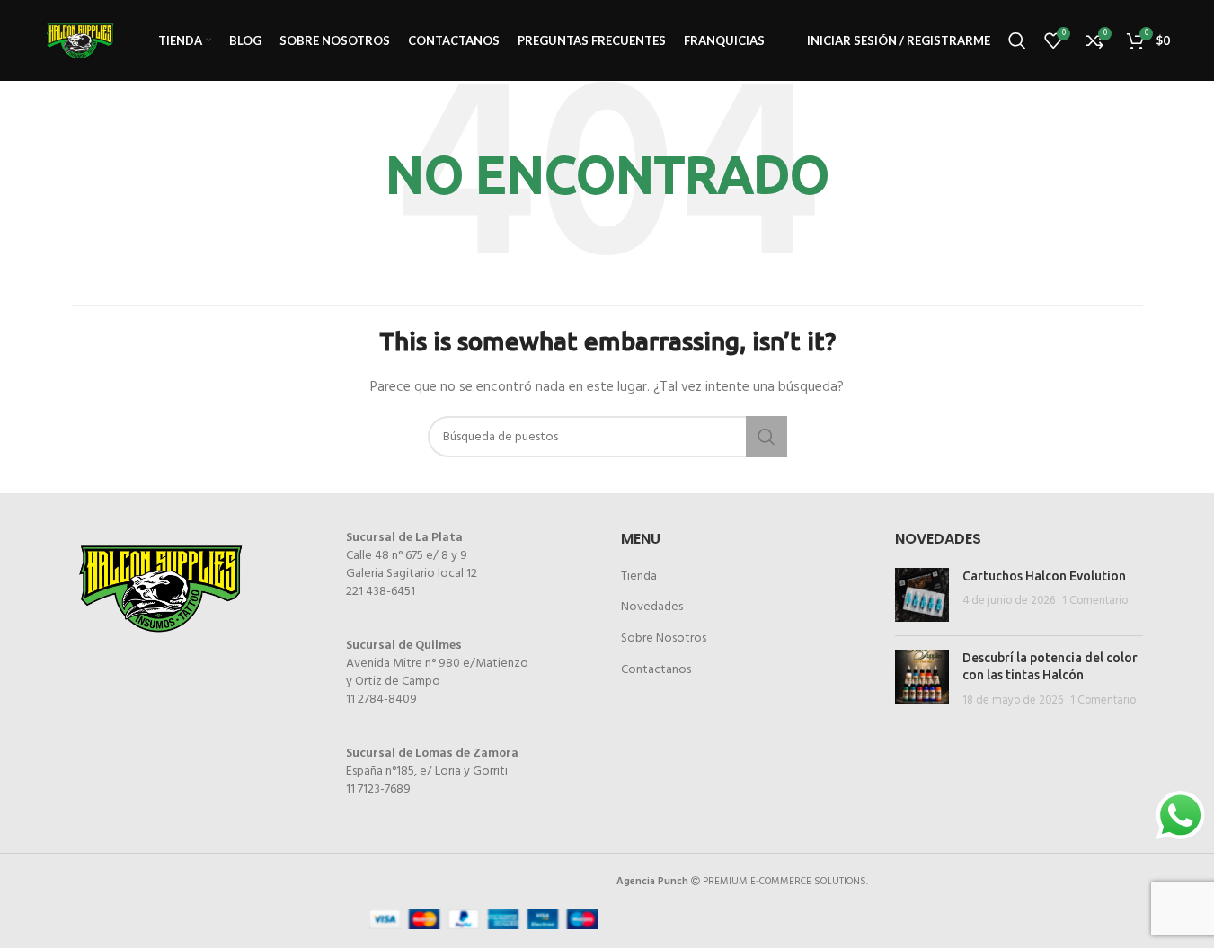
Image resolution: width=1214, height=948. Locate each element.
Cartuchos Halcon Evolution (1044, 576)
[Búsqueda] (1017, 40)
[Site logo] (80, 41)
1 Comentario (1095, 601)
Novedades (652, 607)
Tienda (639, 576)
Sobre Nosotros (663, 638)
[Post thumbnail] (922, 595)
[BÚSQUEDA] (766, 436)
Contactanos (656, 670)
